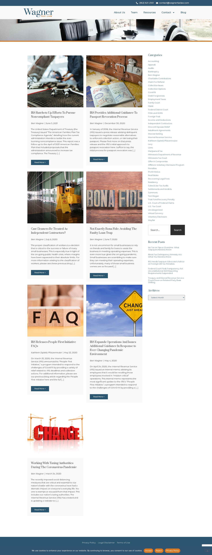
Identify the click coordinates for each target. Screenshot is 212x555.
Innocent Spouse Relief (159, 127)
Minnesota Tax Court (157, 158)
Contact (166, 12)
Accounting (153, 61)
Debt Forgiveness (156, 96)
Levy (150, 144)
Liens (150, 147)
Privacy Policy (172, 550)
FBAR (150, 106)
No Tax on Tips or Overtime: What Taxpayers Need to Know (163, 248)
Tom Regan (153, 196)
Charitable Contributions (159, 78)
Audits (151, 68)
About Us (119, 12)
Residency (153, 182)
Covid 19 (152, 92)
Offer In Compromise (158, 161)
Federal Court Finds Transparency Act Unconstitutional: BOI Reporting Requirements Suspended (165, 270)
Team (134, 12)
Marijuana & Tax (155, 151)
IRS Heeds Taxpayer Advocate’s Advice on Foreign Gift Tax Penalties (166, 262)
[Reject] (207, 550)
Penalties (152, 168)
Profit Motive (154, 172)
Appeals (152, 65)
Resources (149, 12)
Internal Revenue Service (160, 137)
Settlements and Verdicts (160, 189)
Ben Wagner (154, 75)
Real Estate (153, 175)
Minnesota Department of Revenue (164, 154)
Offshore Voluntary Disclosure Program (166, 165)
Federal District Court (158, 109)
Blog (183, 12)
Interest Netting (155, 134)
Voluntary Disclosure (157, 217)
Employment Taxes (157, 99)
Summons (152, 192)
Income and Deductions (159, 120)
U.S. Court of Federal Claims (161, 203)
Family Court (154, 103)
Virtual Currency (155, 213)
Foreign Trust (154, 116)
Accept (148, 550)
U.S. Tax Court (154, 206)
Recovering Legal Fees (159, 179)
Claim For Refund (156, 82)
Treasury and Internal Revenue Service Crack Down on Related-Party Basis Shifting (166, 280)
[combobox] (158, 230)
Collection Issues (155, 85)
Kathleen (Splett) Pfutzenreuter (163, 141)
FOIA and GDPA (155, 113)
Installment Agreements (159, 130)
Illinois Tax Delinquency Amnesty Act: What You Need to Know (165, 255)
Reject (159, 550)
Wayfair (151, 220)
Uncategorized (155, 210)
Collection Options (157, 89)
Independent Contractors (160, 123)
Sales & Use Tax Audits (158, 185)
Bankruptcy (153, 71)
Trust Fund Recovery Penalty (161, 199)
